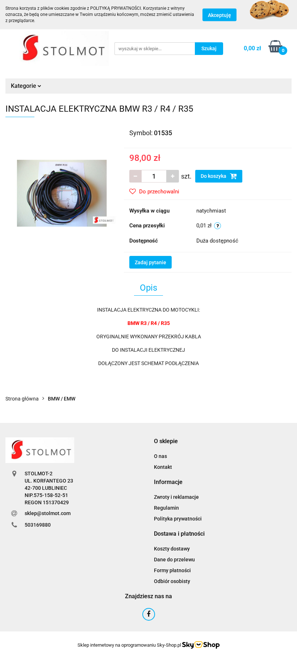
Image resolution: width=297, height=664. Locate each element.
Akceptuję (219, 15)
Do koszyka (214, 176)
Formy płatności (172, 570)
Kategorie (24, 85)
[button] (166, 441)
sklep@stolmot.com (48, 513)
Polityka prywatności (178, 519)
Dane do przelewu (174, 559)
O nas (160, 456)
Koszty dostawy (172, 549)
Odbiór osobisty (172, 581)
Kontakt (163, 467)
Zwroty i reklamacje (176, 497)
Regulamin (166, 508)
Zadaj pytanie (150, 262)
